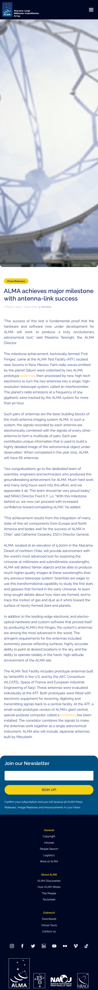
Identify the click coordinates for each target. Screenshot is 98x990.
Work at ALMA (49, 861)
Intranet (49, 842)
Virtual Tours (49, 925)
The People (49, 893)
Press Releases (16, 281)
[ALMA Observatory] (26, 9)
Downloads (49, 918)
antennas (27, 376)
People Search (49, 848)
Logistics (49, 855)
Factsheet (49, 899)
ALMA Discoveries (49, 880)
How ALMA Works (49, 887)
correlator (67, 715)
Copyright (49, 836)
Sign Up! (49, 790)
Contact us (49, 931)
